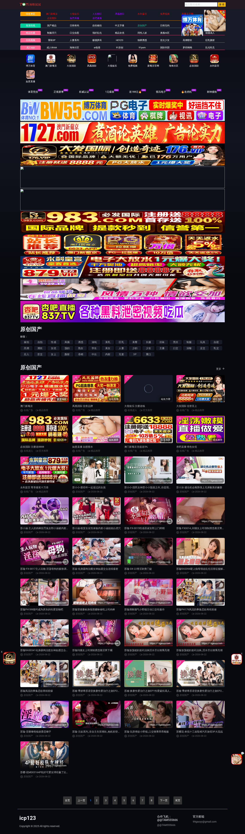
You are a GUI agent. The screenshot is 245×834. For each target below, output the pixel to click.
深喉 (189, 348)
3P (134, 354)
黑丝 (175, 342)
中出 (94, 354)
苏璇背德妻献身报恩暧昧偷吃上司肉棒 (93, 609)
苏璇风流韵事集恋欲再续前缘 (36, 690)
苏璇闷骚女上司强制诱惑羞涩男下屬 (92, 650)
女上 (53, 354)
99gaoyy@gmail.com (204, 821)
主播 (161, 348)
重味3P (51, 40)
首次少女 (164, 40)
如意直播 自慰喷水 (82, 446)
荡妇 (67, 348)
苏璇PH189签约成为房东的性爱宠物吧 (41, 609)
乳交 (216, 348)
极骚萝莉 (97, 40)
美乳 (107, 342)
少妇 (134, 348)
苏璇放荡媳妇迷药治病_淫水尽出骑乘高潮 (199, 650)
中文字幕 (119, 25)
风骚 (67, 342)
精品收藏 (30, 32)
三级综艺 (187, 32)
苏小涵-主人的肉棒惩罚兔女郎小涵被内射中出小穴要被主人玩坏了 (57, 528)
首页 (67, 800)
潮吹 (40, 348)
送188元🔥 (135, 91)
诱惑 (80, 342)
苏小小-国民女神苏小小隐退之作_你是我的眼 (149, 487)
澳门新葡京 (26, 406)
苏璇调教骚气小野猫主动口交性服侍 (144, 609)
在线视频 (30, 40)
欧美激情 (187, 25)
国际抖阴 (164, 47)
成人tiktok (52, 47)
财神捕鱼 (212, 91)
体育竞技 (33, 91)
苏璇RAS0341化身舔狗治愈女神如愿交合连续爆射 (48, 650)
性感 (53, 342)
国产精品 (51, 25)
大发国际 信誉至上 (186, 406)
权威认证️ (84, 91)
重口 (148, 354)
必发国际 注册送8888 (32, 446)
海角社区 (74, 47)
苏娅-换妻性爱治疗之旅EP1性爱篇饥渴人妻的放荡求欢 (154, 690)
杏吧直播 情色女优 (186, 446)
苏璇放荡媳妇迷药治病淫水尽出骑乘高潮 (146, 650)
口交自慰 (74, 32)
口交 (175, 348)
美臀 (134, 342)
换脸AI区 (164, 32)
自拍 (40, 342)
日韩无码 (164, 25)
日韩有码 (74, 25)
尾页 (177, 800)
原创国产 (142, 25)
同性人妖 (142, 32)
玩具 (202, 342)
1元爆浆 (109, 91)
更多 (218, 368)
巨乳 (121, 342)
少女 (148, 348)
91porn (142, 47)
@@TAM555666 (166, 825)
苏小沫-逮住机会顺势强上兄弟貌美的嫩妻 (199, 487)
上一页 (81, 800)
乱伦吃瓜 (210, 47)
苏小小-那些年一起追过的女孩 (89, 487)
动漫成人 (210, 32)
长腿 (148, 342)
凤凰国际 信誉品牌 (82, 406)
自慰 (216, 342)
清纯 (94, 342)
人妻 (121, 348)
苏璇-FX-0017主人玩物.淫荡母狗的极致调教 (44, 568)
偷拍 (26, 342)
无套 (121, 354)
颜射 (67, 354)
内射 (107, 354)
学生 (94, 348)
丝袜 (161, 342)
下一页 (164, 800)
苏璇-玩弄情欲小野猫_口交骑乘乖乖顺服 (146, 731)
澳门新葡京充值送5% (136, 446)
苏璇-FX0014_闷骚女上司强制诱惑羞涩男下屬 (201, 528)
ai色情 (97, 47)
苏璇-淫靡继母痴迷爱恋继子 (35, 731)
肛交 (40, 354)
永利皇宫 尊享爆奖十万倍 (34, 487)
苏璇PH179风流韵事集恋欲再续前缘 (196, 609)
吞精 (80, 354)
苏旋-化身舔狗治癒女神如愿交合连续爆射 (95, 568)
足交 (202, 348)
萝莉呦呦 (187, 47)
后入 (26, 354)
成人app (30, 47)
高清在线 (30, 25)
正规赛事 (59, 91)
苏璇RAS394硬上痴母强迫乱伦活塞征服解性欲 (202, 568)
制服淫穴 (51, 32)
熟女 (80, 348)
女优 (53, 348)
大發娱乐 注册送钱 (134, 406)
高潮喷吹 (187, 40)
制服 (189, 342)
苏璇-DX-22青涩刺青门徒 (138, 568)
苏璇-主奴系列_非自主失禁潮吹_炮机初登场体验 (98, 731)
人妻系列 (74, 40)
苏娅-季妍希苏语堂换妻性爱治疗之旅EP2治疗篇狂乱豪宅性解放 (107, 690)
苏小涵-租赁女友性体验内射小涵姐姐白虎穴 (96, 528)
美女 (107, 348)
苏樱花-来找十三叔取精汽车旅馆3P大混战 (199, 731)
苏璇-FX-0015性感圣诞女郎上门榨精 (144, 528)
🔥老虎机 (186, 91)
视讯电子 (161, 91)
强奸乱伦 (97, 32)
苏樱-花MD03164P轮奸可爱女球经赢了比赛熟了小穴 (49, 772)
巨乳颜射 (210, 40)
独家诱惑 (142, 40)
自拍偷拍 (97, 25)
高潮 (26, 348)
